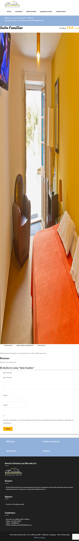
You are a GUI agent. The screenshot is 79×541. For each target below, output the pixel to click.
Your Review (7, 377)
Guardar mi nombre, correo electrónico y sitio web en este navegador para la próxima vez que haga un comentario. (38, 421)
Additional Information (25, 345)
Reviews (41, 345)
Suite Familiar (11, 27)
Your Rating (7, 373)
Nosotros (18, 12)
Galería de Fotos (46, 12)
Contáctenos (61, 12)
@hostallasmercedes (18, 504)
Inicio (9, 12)
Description (8, 345)
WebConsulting (39, 538)
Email (5, 405)
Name (5, 395)
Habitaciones (31, 12)
